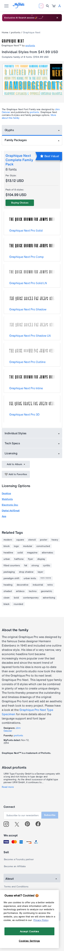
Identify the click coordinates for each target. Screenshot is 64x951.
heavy (55, 539)
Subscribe (49, 815)
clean (7, 597)
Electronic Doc (10, 505)
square (20, 539)
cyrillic (46, 565)
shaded (8, 591)
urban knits (30, 578)
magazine (32, 552)
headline (8, 552)
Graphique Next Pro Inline (26, 388)
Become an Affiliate (15, 866)
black (6, 604)
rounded (18, 604)
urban (7, 559)
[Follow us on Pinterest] (29, 824)
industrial (38, 584)
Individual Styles (16, 433)
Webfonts (7, 499)
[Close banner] (57, 17)
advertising (49, 597)
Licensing (11, 453)
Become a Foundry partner (19, 859)
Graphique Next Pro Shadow (27, 309)
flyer (30, 559)
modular (27, 546)
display (41, 559)
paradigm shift (11, 578)
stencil (32, 539)
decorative (22, 584)
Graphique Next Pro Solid (25, 230)
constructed (43, 546)
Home (5, 32)
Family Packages (16, 140)
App (4, 516)
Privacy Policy (41, 920)
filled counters (12, 565)
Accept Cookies (29, 931)
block (7, 546)
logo (16, 546)
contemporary (31, 597)
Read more (8, 787)
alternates (47, 552)
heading (8, 584)
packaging (9, 572)
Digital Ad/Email (11, 510)
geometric (46, 591)
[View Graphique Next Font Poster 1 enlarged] (32, 80)
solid (20, 552)
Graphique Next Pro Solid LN (28, 283)
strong (35, 565)
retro (50, 584)
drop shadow (26, 572)
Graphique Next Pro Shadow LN (30, 335)
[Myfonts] (19, 7)
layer (40, 572)
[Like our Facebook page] (40, 824)
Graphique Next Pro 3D (24, 414)
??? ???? (45, 578)
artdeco (20, 591)
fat (25, 565)
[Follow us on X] (18, 824)
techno (33, 591)
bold (16, 597)
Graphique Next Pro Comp (26, 257)
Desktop (6, 493)
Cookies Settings (29, 941)
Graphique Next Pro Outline (27, 362)
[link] (54, 5)
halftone (19, 559)
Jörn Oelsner (12, 729)
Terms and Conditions (16, 886)
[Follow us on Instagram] (8, 824)
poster (43, 539)
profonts (15, 32)
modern (8, 539)
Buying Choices (19, 202)
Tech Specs (12, 443)
